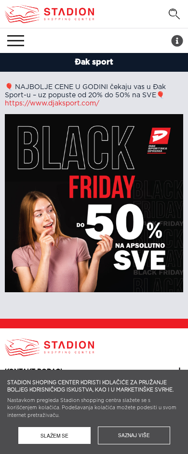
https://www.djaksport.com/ (52, 103)
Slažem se (54, 435)
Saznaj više (134, 435)
